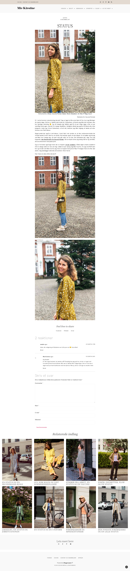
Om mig (19, 2)
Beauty (71, 8)
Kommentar (39, 383)
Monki (69, 114)
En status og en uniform (48, 529)
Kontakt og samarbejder (30, 2)
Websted (38, 419)
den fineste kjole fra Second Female (52, 139)
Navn (37, 405)
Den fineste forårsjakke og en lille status (112, 530)
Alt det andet (106, 8)
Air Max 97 (81, 114)
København (79, 8)
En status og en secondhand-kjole (12, 483)
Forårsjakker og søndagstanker (75, 530)
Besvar (41, 350)
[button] (59, 331)
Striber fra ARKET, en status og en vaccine (78, 483)
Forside (49, 558)
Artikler (80, 558)
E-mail (37, 412)
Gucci (90, 114)
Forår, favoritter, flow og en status (111, 483)
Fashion (63, 8)
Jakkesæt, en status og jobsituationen (15, 530)
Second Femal (56, 114)
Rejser (97, 8)
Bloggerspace (67, 563)
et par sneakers (70, 145)
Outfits (65, 18)
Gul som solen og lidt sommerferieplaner (46, 483)
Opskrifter (89, 8)
